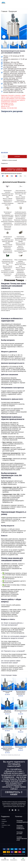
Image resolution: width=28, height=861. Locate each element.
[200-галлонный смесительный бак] (7, 684)
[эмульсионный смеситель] (7, 721)
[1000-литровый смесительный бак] (20, 703)
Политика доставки (20, 832)
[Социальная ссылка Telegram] (16, 163)
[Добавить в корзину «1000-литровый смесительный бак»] (15, 708)
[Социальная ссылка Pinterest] (12, 163)
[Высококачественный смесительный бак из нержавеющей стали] (20, 684)
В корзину (17, 156)
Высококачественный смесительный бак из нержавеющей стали (20, 693)
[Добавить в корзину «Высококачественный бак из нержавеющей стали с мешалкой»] (2, 744)
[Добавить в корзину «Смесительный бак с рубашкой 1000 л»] (2, 708)
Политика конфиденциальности (22, 821)
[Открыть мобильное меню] (26, 2)
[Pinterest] (15, 810)
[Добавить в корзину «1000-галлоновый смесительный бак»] (15, 726)
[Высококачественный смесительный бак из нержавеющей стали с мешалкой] (7, 739)
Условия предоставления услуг (22, 838)
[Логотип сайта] (3, 2)
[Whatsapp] (18, 810)
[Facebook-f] (9, 810)
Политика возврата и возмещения (20, 827)
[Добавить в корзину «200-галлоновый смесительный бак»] (2, 688)
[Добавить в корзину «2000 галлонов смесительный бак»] (15, 744)
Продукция (13, 11)
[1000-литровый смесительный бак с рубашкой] (7, 703)
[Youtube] (12, 810)
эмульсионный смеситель (7, 728)
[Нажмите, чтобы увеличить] (4, 37)
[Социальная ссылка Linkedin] (14, 163)
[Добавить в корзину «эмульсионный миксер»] (2, 726)
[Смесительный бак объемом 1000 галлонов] (20, 721)
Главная (4, 11)
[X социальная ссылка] (10, 163)
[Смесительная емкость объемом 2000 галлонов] (20, 739)
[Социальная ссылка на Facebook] (9, 163)
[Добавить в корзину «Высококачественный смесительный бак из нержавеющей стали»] (15, 688)
